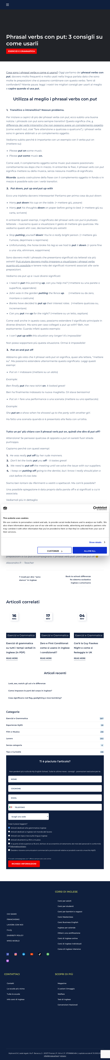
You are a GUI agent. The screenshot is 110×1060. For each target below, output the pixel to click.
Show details (95, 542)
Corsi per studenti (66, 906)
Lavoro (54, 738)
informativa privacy (18, 846)
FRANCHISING (13, 919)
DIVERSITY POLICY (15, 935)
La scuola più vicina (16, 989)
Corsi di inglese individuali (70, 944)
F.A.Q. (9, 930)
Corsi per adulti (64, 901)
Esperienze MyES (54, 725)
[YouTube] (31, 954)
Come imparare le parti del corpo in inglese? (30, 690)
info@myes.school (51, 1056)
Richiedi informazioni (24, 864)
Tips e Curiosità (54, 752)
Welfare (61, 994)
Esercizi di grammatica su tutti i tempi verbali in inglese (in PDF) (21, 648)
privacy (63, 1056)
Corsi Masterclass (65, 917)
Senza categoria (54, 745)
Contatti (10, 983)
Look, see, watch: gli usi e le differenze (27, 683)
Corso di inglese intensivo (69, 949)
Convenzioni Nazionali (68, 1005)
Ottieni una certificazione (69, 933)
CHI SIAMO (12, 914)
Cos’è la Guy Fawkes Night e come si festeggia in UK (86, 648)
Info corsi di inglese (15, 999)
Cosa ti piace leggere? (17, 824)
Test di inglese (64, 999)
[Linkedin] (23, 954)
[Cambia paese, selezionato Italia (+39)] (11, 807)
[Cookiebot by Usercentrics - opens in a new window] (95, 508)
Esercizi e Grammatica (21, 51)
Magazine (62, 983)
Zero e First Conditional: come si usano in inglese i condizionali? (55, 648)
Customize (53, 551)
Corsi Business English (68, 922)
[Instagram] (15, 954)
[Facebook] (7, 954)
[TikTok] (39, 954)
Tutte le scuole (13, 994)
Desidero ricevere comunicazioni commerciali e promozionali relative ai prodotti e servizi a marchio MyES (53, 850)
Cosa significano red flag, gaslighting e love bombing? (35, 698)
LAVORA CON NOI (15, 925)
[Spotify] (47, 954)
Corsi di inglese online (68, 938)
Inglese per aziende (66, 928)
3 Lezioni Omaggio (66, 989)
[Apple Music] (7, 961)
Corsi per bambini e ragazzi (70, 911)
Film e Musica (54, 732)
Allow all (90, 551)
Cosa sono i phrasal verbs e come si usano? (32, 72)
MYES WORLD (13, 941)
